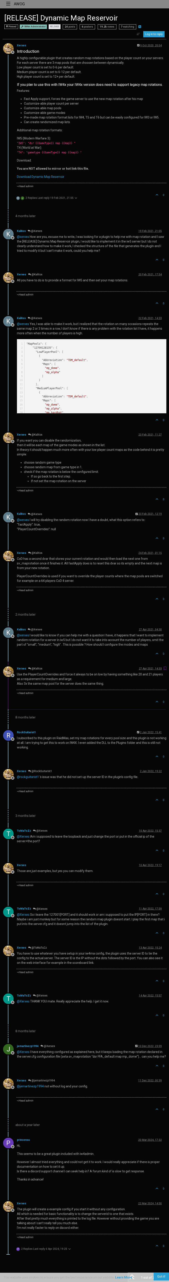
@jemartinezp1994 (43, 1080)
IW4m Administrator (35, 26)
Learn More (123, 1277)
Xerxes (21, 45)
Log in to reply (154, 34)
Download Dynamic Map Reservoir (40, 177)
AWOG (19, 4)
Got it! (161, 1276)
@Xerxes (36, 231)
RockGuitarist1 (26, 732)
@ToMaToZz (39, 947)
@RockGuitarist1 (41, 771)
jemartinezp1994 (28, 1046)
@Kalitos (36, 274)
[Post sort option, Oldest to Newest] (138, 34)
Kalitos (21, 231)
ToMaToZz (24, 830)
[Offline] (10, 48)
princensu (23, 1139)
